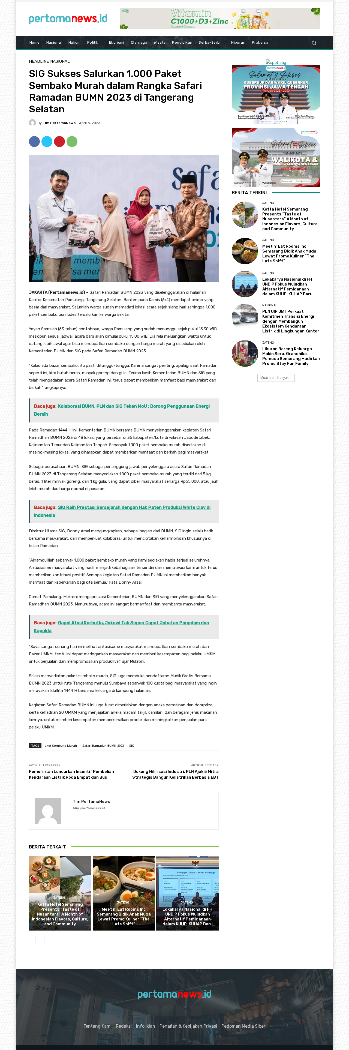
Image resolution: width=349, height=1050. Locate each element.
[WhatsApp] (72, 141)
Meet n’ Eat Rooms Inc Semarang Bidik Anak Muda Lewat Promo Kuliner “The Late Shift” (124, 916)
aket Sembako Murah (61, 745)
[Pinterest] (59, 141)
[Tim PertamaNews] (33, 122)
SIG (131, 745)
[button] (313, 42)
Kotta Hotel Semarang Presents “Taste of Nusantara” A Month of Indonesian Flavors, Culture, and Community (60, 914)
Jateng (59, 897)
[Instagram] (167, 1011)
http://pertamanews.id (89, 808)
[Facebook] (34, 141)
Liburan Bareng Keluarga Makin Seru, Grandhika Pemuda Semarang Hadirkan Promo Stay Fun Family (291, 356)
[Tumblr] (181, 1011)
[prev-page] (32, 939)
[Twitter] (46, 141)
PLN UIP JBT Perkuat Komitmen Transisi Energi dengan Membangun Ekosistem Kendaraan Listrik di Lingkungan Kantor (290, 321)
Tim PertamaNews (59, 123)
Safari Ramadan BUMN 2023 (103, 745)
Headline (39, 61)
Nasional (60, 61)
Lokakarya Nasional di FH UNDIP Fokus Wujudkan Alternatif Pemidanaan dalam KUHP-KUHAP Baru (188, 916)
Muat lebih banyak (274, 377)
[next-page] (41, 939)
